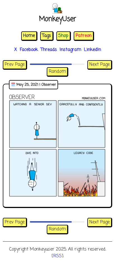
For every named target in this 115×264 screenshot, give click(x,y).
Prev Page (15, 64)
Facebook (29, 49)
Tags (46, 35)
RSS (57, 256)
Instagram (70, 49)
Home (29, 35)
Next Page (99, 64)
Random (57, 71)
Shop (63, 35)
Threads (49, 49)
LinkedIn (92, 49)
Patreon (84, 35)
